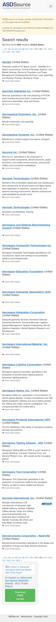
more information (12, 80)
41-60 (14, 48)
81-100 (29, 48)
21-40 (7, 48)
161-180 (15, 51)
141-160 (6, 51)
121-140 (47, 48)
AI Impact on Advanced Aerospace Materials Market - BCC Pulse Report (18, 582)
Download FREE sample (20, 595)
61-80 (21, 48)
